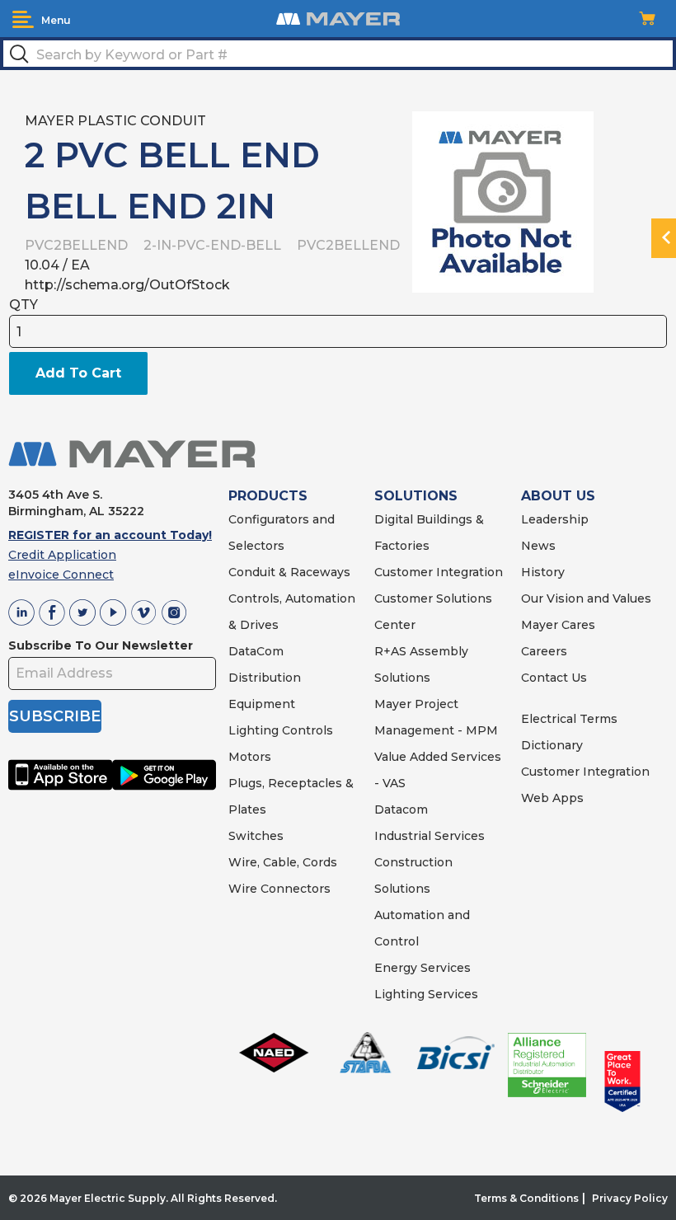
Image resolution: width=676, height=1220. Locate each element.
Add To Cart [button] (78, 373)
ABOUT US (558, 496)
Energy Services (422, 967)
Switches (256, 835)
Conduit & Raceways (289, 572)
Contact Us (554, 677)
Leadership (555, 519)
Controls (306, 730)
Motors (249, 756)
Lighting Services (426, 994)
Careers (544, 651)
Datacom (401, 809)
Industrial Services (429, 835)
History (543, 572)
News (538, 545)
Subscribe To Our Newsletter (100, 645)
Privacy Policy (630, 1198)
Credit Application (62, 554)
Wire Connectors (279, 888)
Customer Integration (438, 572)
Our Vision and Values (586, 598)
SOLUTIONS (416, 496)
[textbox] (338, 53)
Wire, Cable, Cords (282, 862)
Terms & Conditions (526, 1198)
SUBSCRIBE (55, 716)
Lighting (253, 730)
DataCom (256, 651)
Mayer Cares (558, 624)
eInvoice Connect (61, 574)
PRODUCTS (267, 496)
